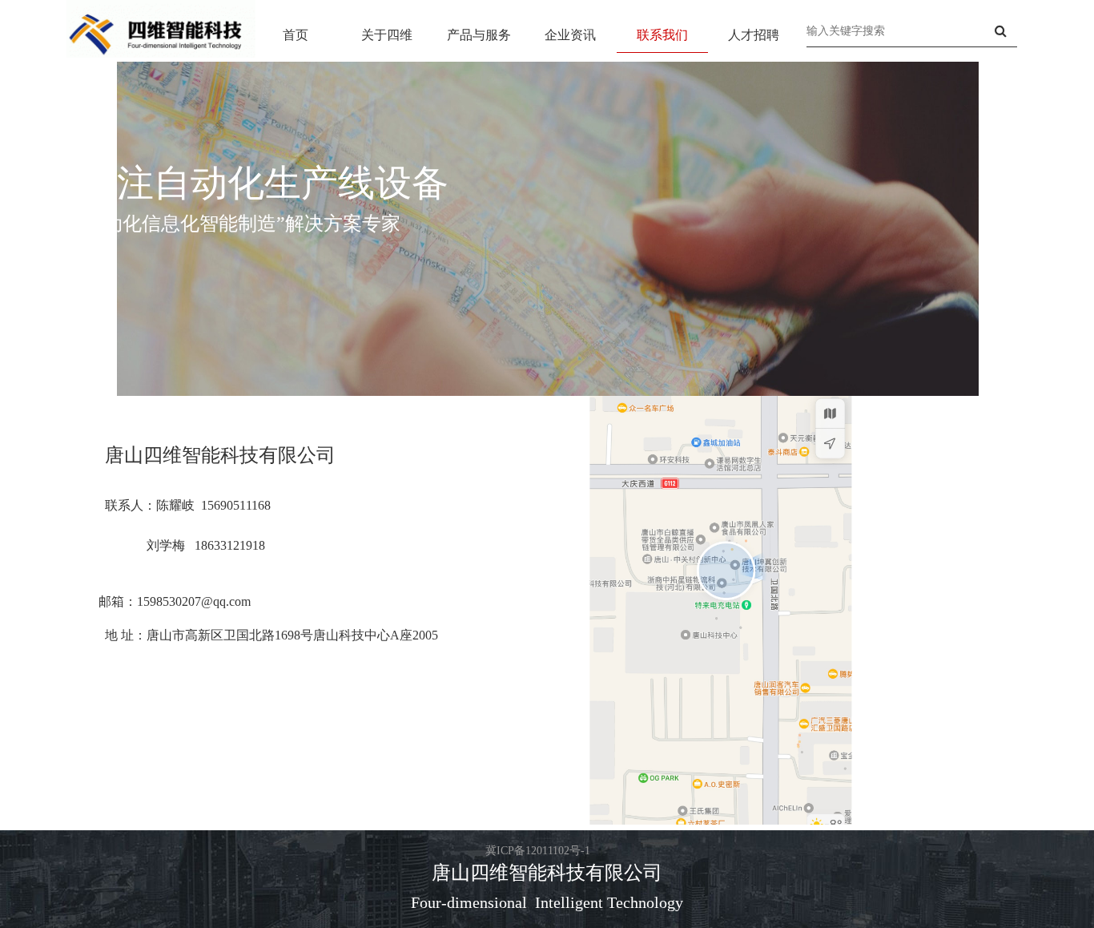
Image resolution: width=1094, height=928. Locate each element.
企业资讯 (570, 35)
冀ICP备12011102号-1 (537, 851)
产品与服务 (479, 35)
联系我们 (662, 35)
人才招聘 (753, 35)
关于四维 (386, 35)
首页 (295, 35)
